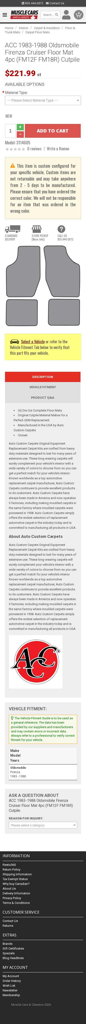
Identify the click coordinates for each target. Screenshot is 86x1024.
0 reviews (34, 149)
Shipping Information (17, 874)
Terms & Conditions (16, 903)
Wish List (9, 985)
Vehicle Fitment (42, 387)
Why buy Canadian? (16, 884)
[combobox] (43, 100)
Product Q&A (42, 397)
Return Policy (11, 869)
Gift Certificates (13, 948)
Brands (7, 944)
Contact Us (56, 3)
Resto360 (9, 865)
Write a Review (58, 149)
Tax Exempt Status (15, 879)
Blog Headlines (13, 958)
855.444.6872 (33, 3)
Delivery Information (16, 893)
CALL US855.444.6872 (65, 237)
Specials (9, 953)
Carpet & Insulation (47, 28)
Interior (23, 28)
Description (42, 377)
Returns (8, 925)
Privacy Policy (12, 898)
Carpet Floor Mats (38, 32)
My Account (11, 976)
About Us (9, 888)
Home (9, 28)
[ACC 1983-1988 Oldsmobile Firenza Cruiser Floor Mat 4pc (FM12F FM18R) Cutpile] (43, 285)
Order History (12, 981)
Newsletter (10, 990)
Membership (11, 995)
